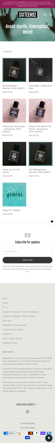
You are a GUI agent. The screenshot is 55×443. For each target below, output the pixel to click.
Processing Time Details (13, 329)
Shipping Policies (10, 343)
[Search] (45, 14)
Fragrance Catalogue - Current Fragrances (20, 311)
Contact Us (7, 334)
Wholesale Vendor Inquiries (14, 325)
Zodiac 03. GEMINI (11, 210)
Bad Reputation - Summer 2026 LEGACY (14, 87)
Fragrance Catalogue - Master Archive (19, 316)
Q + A (5, 307)
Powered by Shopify (27, 428)
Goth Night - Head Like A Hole (40, 87)
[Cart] (51, 14)
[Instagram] (27, 412)
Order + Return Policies (12, 338)
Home (5, 298)
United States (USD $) (25, 404)
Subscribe (27, 260)
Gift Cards (7, 320)
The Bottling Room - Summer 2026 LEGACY (40, 171)
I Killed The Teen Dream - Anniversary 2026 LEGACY (14, 129)
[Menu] (4, 14)
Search (5, 303)
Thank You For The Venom (11, 171)
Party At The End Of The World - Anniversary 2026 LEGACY (40, 129)
